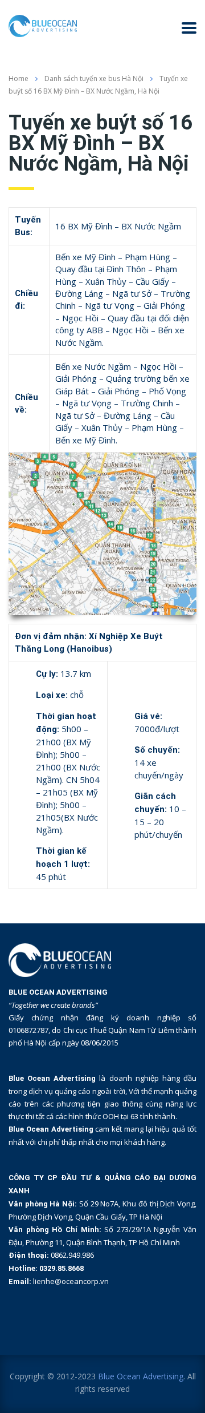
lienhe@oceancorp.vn (71, 1281)
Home (18, 78)
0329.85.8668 (61, 1268)
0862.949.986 (72, 1255)
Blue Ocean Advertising (140, 1376)
